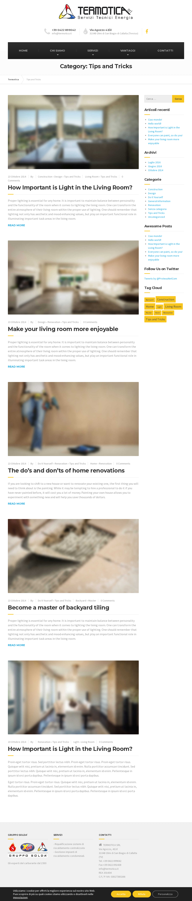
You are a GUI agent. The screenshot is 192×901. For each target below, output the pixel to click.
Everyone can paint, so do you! (165, 135)
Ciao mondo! (155, 119)
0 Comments (90, 322)
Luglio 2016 (154, 162)
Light (76, 742)
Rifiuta (141, 894)
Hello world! (154, 123)
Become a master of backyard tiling (58, 607)
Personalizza (165, 894)
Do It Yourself (45, 463)
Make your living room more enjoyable (63, 329)
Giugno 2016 (155, 166)
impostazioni (20, 897)
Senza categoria (157, 209)
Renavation (54, 322)
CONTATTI (165, 50)
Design (58, 176)
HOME (23, 50)
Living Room (92, 176)
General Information (159, 201)
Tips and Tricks (72, 176)
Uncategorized (156, 217)
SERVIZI (92, 50)
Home (93, 463)
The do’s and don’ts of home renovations (66, 470)
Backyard (81, 600)
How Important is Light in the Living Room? (70, 187)
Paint (157, 313)
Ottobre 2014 (155, 170)
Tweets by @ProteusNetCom (160, 278)
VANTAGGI (127, 50)
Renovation (105, 463)
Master (92, 600)
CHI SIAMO (57, 50)
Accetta (121, 894)
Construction (45, 176)
